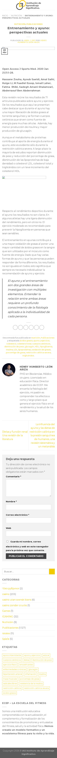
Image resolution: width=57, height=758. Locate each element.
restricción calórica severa (38, 352)
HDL (37, 347)
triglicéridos (28, 356)
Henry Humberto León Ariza (32, 41)
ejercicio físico (10, 665)
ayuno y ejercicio (41, 341)
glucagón (29, 347)
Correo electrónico (17, 515)
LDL (15, 350)
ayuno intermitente (12, 655)
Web (8, 528)
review (6, 633)
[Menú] (4, 5)
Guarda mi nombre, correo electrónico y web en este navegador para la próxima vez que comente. (27, 546)
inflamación (30, 674)
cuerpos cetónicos (41, 344)
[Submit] (52, 571)
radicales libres (10, 683)
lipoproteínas (24, 350)
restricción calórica (12, 688)
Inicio (5, 15)
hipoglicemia (46, 347)
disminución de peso (14, 347)
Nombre (11, 501)
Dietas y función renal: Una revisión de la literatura (15, 435)
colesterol (11, 344)
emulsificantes (26, 665)
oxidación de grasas (41, 350)
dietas (27, 660)
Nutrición (16, 15)
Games (6, 611)
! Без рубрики (10, 588)
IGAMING (7, 616)
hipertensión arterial (12, 674)
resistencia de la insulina (31, 683)
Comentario (13, 476)
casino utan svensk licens (16, 599)
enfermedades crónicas (14, 669)
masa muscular (10, 679)
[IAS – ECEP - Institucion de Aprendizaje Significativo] (28, 5)
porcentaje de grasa (15, 352)
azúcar (46, 655)
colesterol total (24, 344)
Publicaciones (34, 24)
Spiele (5, 639)
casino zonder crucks (14, 605)
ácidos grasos (26, 341)
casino (5, 594)
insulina (9, 350)
